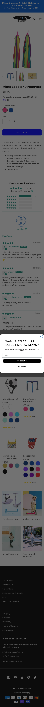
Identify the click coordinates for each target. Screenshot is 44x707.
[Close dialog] (41, 336)
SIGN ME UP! (22, 361)
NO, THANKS (22, 366)
